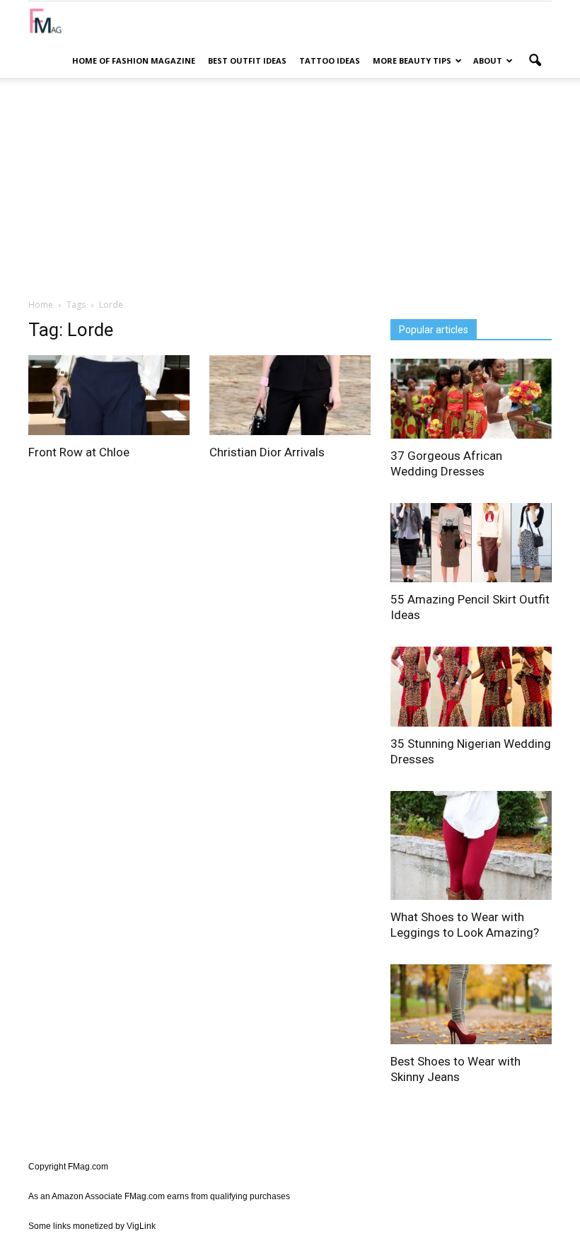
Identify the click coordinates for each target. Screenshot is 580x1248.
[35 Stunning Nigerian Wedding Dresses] (471, 687)
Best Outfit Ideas (247, 60)
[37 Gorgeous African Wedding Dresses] (471, 399)
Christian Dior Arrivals (267, 452)
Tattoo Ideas (329, 60)
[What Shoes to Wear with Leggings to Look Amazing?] (471, 846)
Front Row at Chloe (78, 452)
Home (40, 305)
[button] (535, 61)
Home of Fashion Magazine (133, 60)
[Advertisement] (290, 187)
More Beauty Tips (412, 60)
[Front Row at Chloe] (109, 395)
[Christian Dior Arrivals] (290, 395)
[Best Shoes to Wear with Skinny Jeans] (471, 1004)
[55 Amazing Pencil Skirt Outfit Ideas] (471, 543)
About (487, 60)
